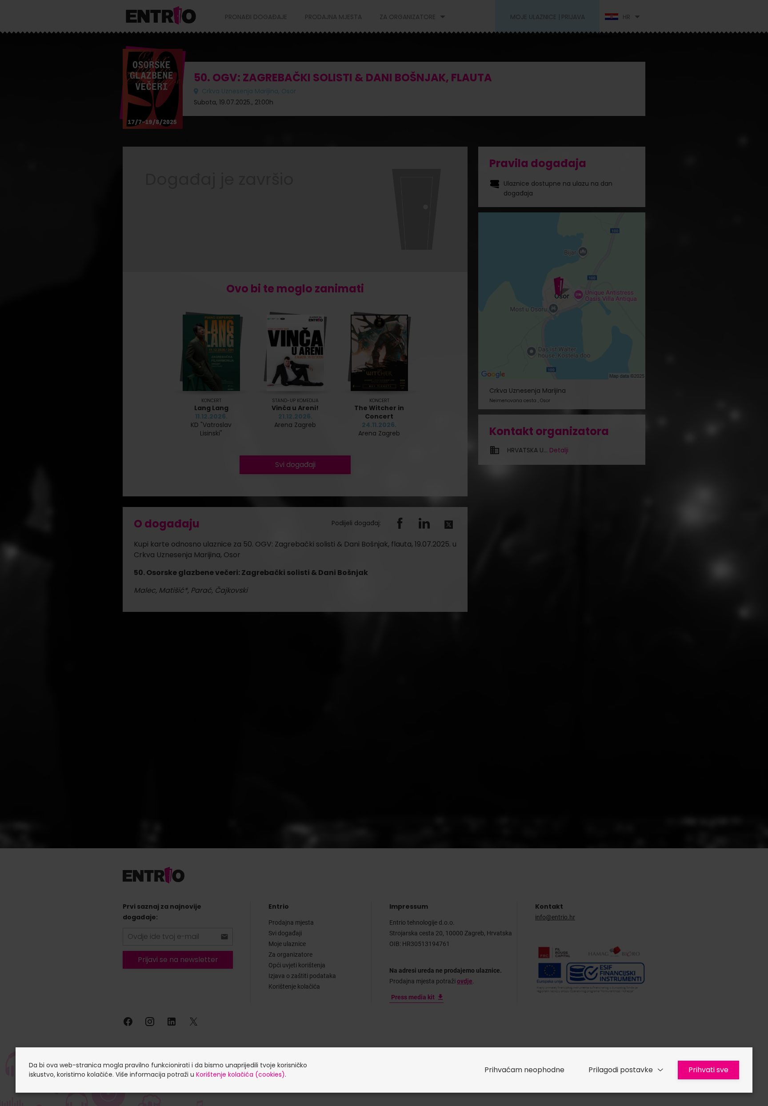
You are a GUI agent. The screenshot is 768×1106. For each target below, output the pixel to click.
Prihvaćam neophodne (524, 1070)
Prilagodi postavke (620, 1070)
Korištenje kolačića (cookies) (240, 1074)
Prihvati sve (708, 1070)
